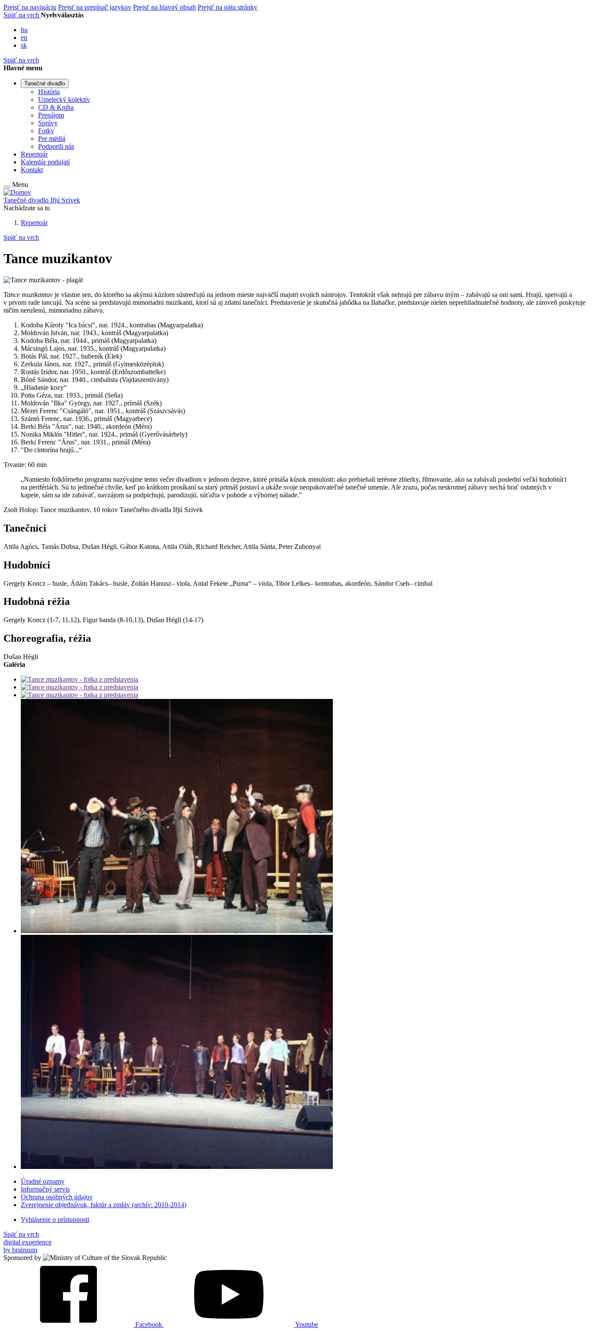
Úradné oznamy (43, 1181)
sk (24, 45)
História (49, 91)
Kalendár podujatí (45, 162)
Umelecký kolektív (64, 99)
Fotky (46, 130)
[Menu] (6, 187)
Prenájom (51, 115)
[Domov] (17, 192)
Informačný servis (45, 1189)
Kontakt (32, 169)
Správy (48, 123)
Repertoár (34, 154)
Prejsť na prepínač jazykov (94, 7)
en (24, 37)
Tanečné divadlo (44, 83)
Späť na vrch (22, 15)
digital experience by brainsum (27, 1246)
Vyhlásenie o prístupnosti (55, 1219)
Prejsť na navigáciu (29, 7)
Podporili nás (56, 146)
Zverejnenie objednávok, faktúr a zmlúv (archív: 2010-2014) (103, 1204)
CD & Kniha (56, 107)
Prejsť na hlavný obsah (164, 7)
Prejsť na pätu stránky (227, 7)
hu (24, 29)
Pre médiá (51, 138)
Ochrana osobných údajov (57, 1197)
